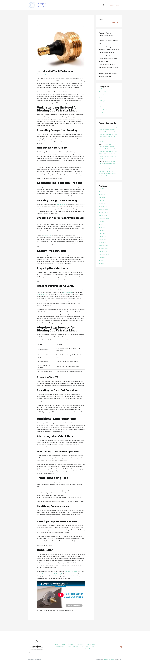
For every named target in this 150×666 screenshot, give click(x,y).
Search (101, 19)
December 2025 (103, 209)
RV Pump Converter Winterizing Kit (52, 573)
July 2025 (101, 224)
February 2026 (103, 203)
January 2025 (103, 242)
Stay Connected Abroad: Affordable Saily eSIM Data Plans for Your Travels (109, 58)
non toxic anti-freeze (71, 571)
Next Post (90, 624)
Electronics (102, 89)
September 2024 (104, 254)
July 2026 (101, 191)
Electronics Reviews (73, 646)
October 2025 (103, 215)
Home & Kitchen (104, 92)
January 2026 (103, 206)
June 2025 (102, 227)
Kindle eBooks (103, 98)
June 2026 (102, 194)
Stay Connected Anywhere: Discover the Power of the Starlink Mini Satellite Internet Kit (109, 49)
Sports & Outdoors (104, 110)
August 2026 (102, 188)
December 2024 (103, 245)
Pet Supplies (102, 101)
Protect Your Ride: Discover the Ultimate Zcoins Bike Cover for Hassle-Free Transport (108, 73)
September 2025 (104, 218)
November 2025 (103, 212)
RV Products (41, 74)
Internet (101, 95)
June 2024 (102, 263)
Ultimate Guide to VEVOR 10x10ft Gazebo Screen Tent (107, 163)
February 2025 (103, 239)
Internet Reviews (60, 646)
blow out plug (60, 204)
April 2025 (102, 233)
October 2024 (103, 251)
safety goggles (67, 292)
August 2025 (102, 221)
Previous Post (33, 624)
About (66, 5)
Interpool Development (109, 659)
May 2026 (102, 197)
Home (53, 5)
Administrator (103, 127)
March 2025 (102, 236)
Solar (100, 106)
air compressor (47, 235)
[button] (62, 5)
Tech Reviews (103, 113)
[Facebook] (103, 5)
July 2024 (101, 260)
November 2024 (103, 248)
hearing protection (42, 294)
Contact (72, 5)
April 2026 (102, 200)
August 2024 (102, 257)
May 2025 (102, 230)
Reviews (59, 5)
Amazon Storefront (83, 5)
